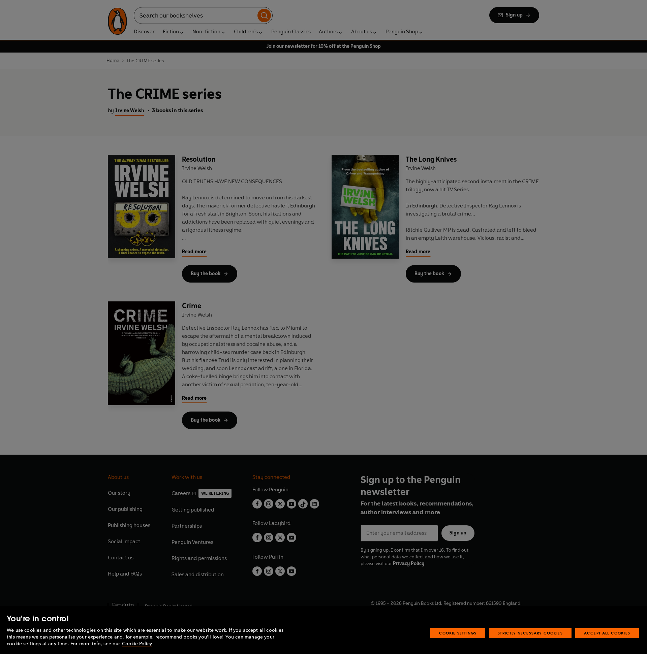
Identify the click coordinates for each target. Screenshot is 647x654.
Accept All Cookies (607, 632)
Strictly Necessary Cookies (530, 632)
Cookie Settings (458, 632)
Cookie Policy (137, 644)
